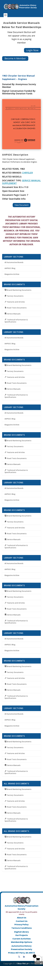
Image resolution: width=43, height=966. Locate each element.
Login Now (32, 50)
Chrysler (27, 172)
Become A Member (15, 58)
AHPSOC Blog (10, 268)
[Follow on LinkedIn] (24, 957)
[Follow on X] (19, 957)
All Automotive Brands (14, 262)
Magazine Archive (12, 274)
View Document (22, 205)
